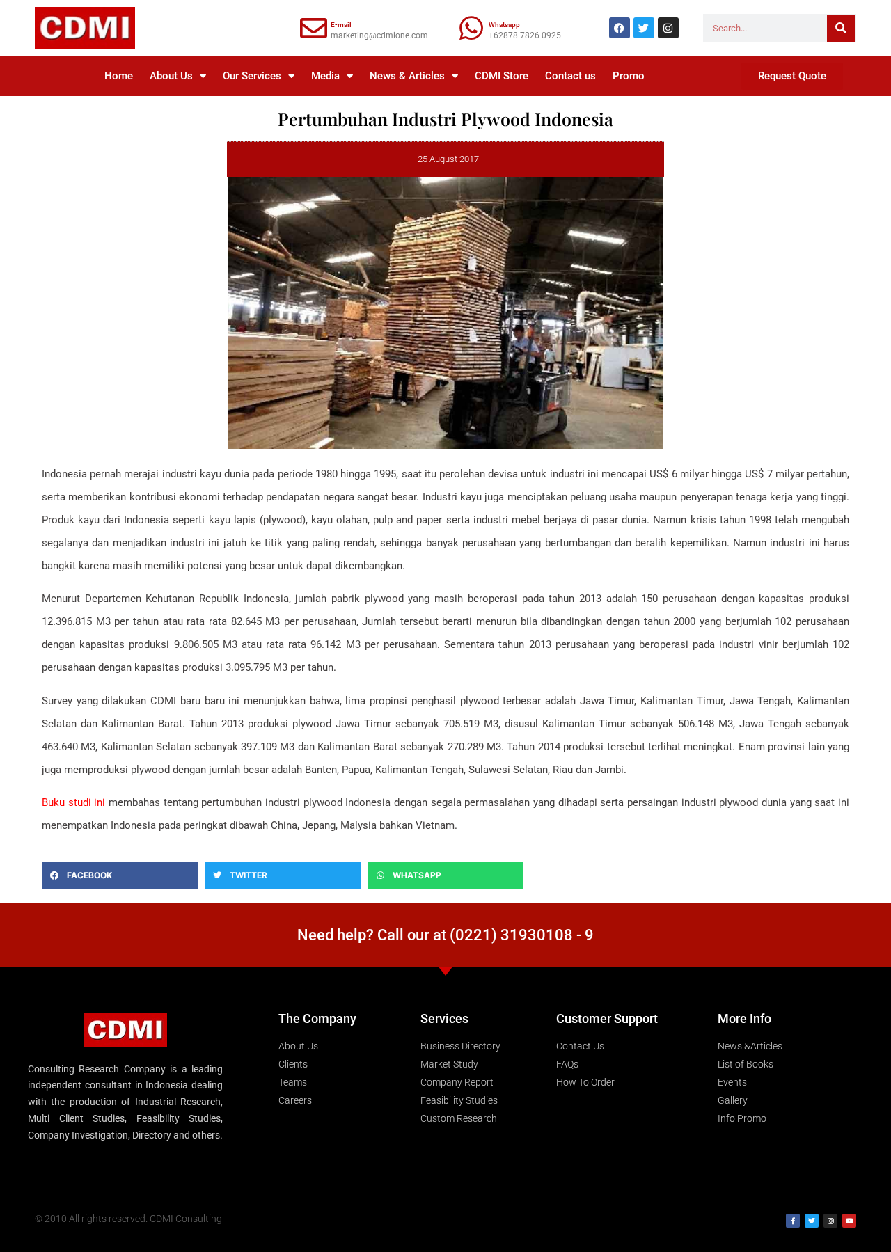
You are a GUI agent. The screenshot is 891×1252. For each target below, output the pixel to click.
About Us (171, 76)
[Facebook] (619, 27)
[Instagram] (668, 27)
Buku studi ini (73, 802)
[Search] (841, 28)
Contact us (570, 76)
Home (118, 76)
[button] (120, 875)
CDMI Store (501, 76)
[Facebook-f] (793, 1221)
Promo (629, 76)
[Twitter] (643, 27)
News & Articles (407, 76)
